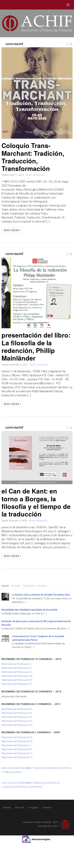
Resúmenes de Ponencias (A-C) (17, 663)
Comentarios (28, 585)
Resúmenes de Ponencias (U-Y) (17, 757)
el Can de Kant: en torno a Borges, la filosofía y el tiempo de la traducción (36, 502)
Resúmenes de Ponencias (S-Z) (17, 724)
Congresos (33, 807)
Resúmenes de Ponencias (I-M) (16, 716)
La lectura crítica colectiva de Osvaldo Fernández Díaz (41, 594)
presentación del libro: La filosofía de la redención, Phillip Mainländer (36, 346)
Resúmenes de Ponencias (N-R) (17, 679)
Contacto (47, 807)
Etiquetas (42, 585)
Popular (5, 585)
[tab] (5, 586)
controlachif (14, 44)
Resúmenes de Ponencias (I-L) (16, 745)
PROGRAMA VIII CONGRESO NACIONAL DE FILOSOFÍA (29, 609)
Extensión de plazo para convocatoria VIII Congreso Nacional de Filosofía (36, 623)
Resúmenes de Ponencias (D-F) (17, 667)
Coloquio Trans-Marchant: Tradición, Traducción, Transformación (33, 157)
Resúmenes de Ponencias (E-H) (17, 712)
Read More (12, 230)
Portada (7, 807)
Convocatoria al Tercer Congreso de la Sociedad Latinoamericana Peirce (38, 638)
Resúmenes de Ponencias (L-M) (17, 675)
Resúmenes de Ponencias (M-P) (17, 749)
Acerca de (19, 807)
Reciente (16, 585)
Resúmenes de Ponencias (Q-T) (17, 753)
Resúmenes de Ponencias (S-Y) (17, 683)
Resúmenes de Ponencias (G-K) (17, 671)
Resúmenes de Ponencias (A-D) (17, 708)
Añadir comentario (34, 174)
